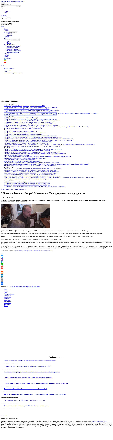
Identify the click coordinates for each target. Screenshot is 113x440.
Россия (6, 306)
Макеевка (6, 298)
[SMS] (56, 270)
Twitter (6, 56)
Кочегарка (3, 15)
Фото (8, 41)
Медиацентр (7, 39)
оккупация (7, 304)
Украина (6, 36)
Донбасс (6, 32)
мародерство (7, 301)
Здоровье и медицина (13, 49)
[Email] (56, 280)
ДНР (5, 292)
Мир (5, 38)
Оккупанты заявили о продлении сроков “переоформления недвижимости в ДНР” (27, 366)
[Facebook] (56, 254)
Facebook (6, 55)
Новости (22, 286)
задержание (7, 295)
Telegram (6, 53)
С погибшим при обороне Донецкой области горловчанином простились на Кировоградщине (32, 372)
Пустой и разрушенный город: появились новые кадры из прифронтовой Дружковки (28, 377)
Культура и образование (14, 50)
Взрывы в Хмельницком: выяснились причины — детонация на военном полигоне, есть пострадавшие (35, 394)
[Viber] (56, 259)
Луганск (9, 35)
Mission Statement (9, 68)
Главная (6, 29)
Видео (9, 43)
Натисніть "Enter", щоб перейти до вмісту (12, 1)
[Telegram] (56, 262)
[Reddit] (56, 272)
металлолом (7, 303)
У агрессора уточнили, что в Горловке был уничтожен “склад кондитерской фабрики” (30, 360)
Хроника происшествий (14, 46)
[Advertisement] (50, 86)
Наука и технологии (13, 52)
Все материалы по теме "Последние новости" (13, 189)
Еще (5, 44)
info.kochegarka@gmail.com (99, 421)
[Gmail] (56, 267)
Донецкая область (9, 294)
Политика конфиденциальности (13, 73)
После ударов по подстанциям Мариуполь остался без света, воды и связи (25, 400)
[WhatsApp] (56, 264)
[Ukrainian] (5, 60)
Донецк (9, 33)
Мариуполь (7, 300)
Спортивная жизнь (12, 47)
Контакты (7, 11)
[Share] (56, 283)
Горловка (6, 30)
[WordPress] (56, 278)
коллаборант (7, 297)
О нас (5, 12)
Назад (2, 26)
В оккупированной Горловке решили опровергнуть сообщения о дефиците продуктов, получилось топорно (36, 383)
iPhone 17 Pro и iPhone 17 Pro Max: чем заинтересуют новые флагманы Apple (25, 389)
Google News (7, 58)
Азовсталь (7, 289)
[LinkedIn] (56, 275)
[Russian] (5, 62)
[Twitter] (56, 256)
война (5, 291)
